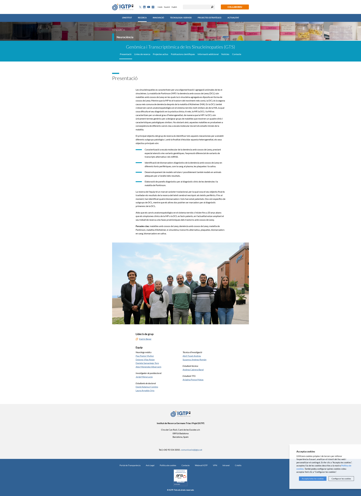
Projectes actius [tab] (160, 54)
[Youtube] (148, 7)
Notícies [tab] (225, 54)
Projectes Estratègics (209, 17)
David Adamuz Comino (147, 386)
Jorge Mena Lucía (144, 376)
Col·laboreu (235, 7)
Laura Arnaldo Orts (145, 390)
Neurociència (125, 37)
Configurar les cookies (341, 478)
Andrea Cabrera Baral (193, 369)
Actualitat (233, 17)
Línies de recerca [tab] (142, 54)
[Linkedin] (144, 7)
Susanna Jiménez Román (194, 359)
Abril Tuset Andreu (192, 356)
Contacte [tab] (236, 54)
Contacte (185, 465)
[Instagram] (153, 7)
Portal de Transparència (130, 465)
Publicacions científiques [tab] (183, 54)
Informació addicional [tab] (208, 54)
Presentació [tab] (125, 54)
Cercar (212, 7)
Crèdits (238, 465)
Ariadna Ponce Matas (193, 379)
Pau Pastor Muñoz (145, 356)
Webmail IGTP (201, 465)
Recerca (142, 17)
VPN (215, 465)
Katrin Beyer (145, 339)
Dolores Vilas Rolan (145, 359)
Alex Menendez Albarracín (148, 366)
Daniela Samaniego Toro (147, 363)
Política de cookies (168, 465)
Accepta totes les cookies (313, 478)
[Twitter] (140, 7)
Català (160, 7)
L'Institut (127, 17)
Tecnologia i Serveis (181, 17)
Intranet (226, 465)
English (174, 7)
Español (167, 7)
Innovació (158, 17)
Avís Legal (150, 465)
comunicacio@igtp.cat (191, 449)
